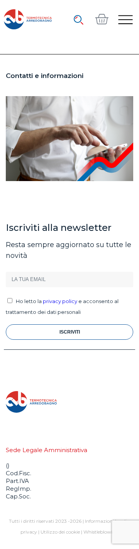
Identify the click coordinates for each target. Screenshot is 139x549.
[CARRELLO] (101, 19)
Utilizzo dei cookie (60, 532)
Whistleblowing (101, 532)
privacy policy (60, 301)
